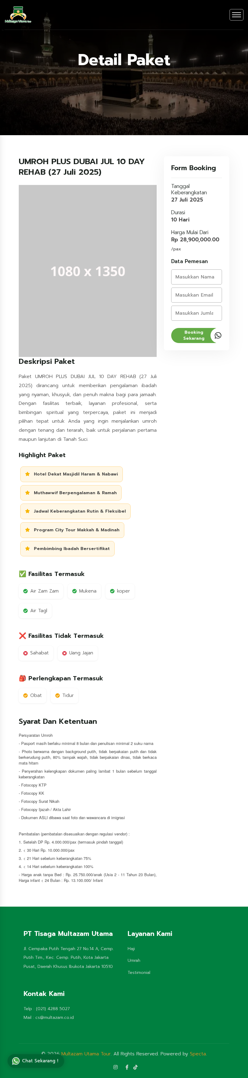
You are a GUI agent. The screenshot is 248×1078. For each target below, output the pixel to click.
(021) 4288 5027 (53, 1009)
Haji (131, 949)
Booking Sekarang (193, 335)
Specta (198, 1053)
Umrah (134, 960)
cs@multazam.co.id (54, 1017)
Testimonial (139, 972)
